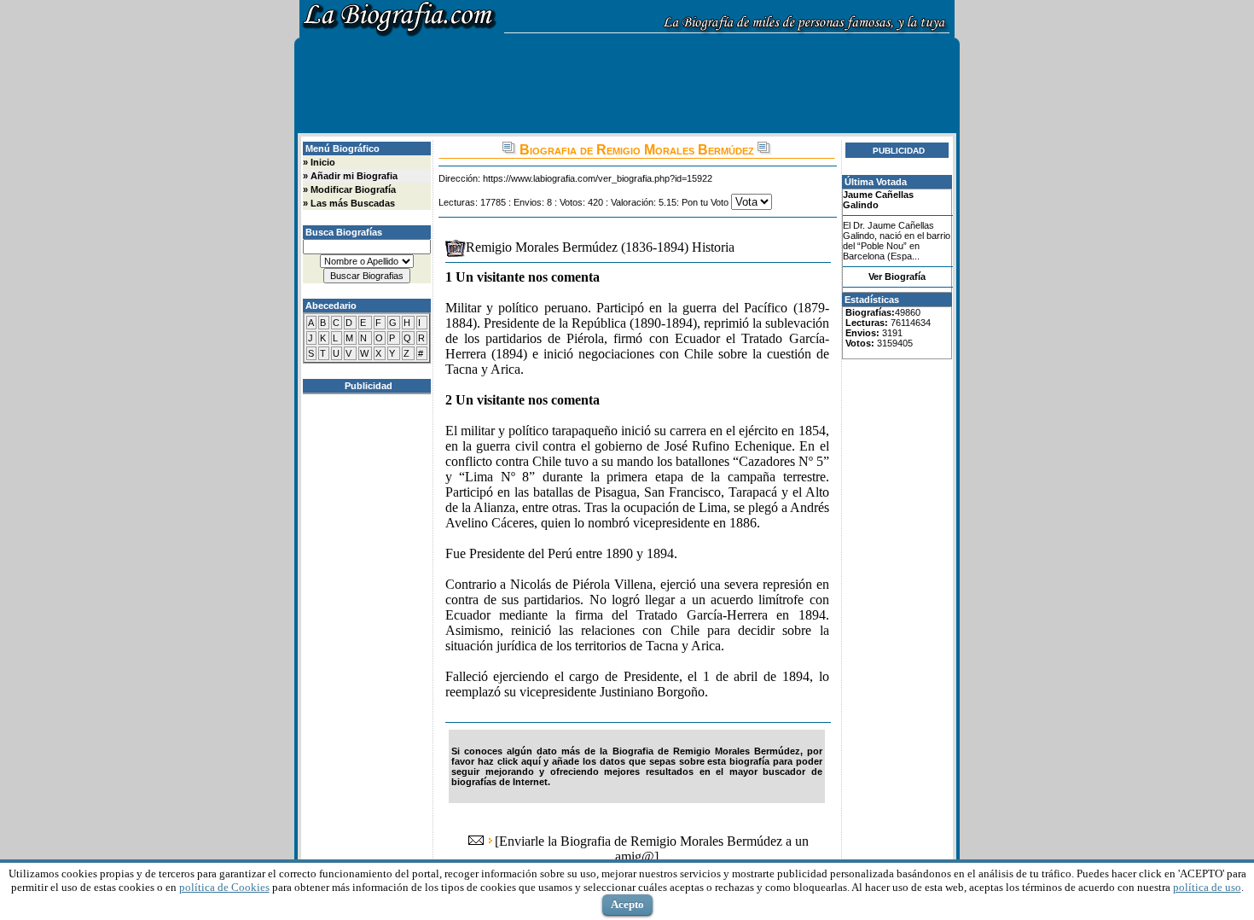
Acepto (627, 904)
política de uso (1207, 887)
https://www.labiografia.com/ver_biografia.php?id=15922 (597, 178)
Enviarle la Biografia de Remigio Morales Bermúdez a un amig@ (654, 849)
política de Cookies (224, 887)
